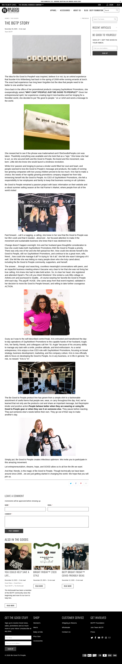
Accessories (65, 10)
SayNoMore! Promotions (72, 89)
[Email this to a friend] (86, 483)
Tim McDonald (18, 586)
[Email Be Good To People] (109, 638)
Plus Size (37, 636)
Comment (8, 514)
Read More (10, 605)
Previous (85, 18)
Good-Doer (17, 583)
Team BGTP (8, 32)
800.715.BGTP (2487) (9, 5)
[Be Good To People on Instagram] (106, 638)
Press (93, 632)
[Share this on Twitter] (71, 483)
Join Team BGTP (97, 627)
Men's (35, 627)
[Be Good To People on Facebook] (95, 638)
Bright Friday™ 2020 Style (45, 573)
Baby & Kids (38, 632)
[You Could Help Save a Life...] (18, 556)
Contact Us (66, 632)
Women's (36, 623)
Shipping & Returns (69, 623)
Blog (86, 10)
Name (7, 505)
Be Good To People (18, 655)
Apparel (53, 10)
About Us (77, 10)
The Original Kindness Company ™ (31, 5)
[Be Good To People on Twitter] (92, 638)
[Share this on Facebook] (76, 483)
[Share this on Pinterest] (81, 483)
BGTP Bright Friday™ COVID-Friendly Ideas (73, 573)
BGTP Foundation (96, 10)
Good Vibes (8, 583)
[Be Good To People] (11, 10)
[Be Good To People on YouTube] (99, 638)
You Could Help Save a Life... (17, 573)
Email (50, 505)
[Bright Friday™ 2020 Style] (46, 556)
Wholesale (66, 627)
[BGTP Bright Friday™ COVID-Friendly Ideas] (75, 556)
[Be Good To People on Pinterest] (102, 638)
